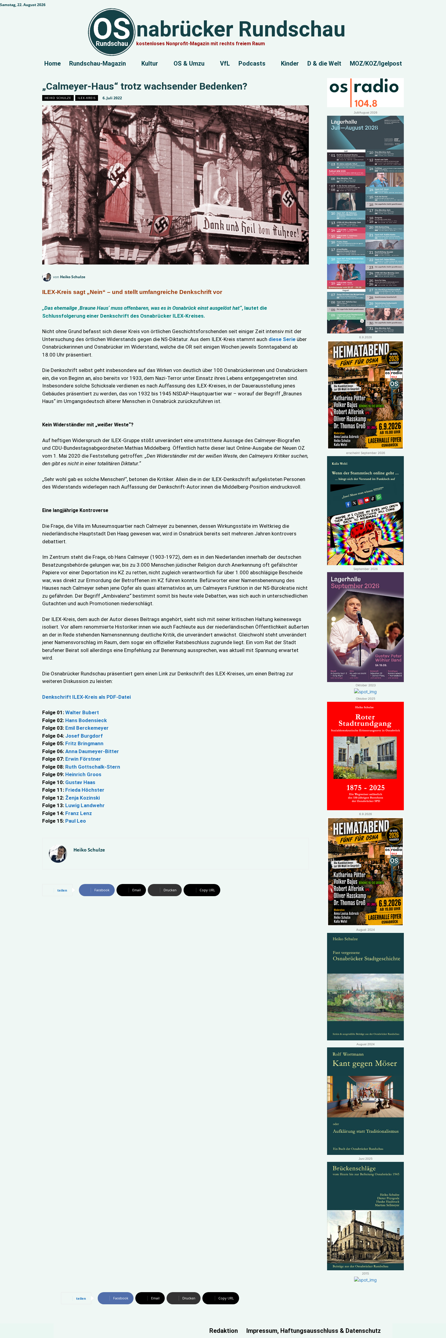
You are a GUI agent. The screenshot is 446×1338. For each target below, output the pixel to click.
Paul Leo (75, 821)
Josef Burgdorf (83, 736)
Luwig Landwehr (85, 805)
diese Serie (281, 339)
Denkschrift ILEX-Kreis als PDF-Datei (86, 697)
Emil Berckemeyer (86, 728)
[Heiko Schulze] (47, 277)
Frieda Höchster (84, 790)
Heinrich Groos (83, 774)
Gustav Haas (80, 782)
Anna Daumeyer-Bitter (91, 751)
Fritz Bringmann (84, 743)
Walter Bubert (82, 712)
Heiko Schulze (58, 98)
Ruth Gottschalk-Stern (92, 767)
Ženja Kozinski (82, 798)
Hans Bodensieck (86, 720)
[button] (439, 7)
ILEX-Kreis (87, 98)
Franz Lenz (78, 813)
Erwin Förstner (83, 759)
